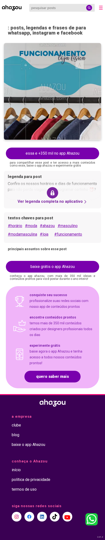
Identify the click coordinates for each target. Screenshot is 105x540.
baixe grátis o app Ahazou (53, 266)
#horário (15, 225)
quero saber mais (52, 376)
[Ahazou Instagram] (16, 517)
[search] (89, 8)
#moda (31, 225)
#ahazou (47, 225)
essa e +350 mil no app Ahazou (52, 153)
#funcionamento (68, 234)
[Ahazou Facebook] (29, 517)
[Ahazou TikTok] (55, 517)
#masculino (68, 225)
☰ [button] (101, 8)
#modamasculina (22, 234)
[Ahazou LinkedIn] (42, 517)
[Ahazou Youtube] (67, 517)
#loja (44, 234)
